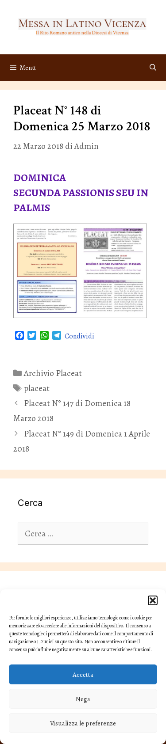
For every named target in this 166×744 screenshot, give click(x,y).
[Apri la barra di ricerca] (153, 67)
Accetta (83, 674)
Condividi (79, 336)
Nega (83, 699)
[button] (152, 600)
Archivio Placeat (53, 373)
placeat (37, 388)
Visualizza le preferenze (83, 723)
